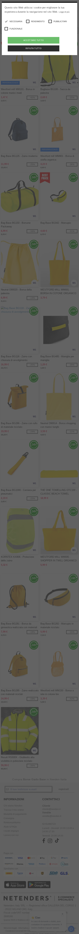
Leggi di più (64, 12)
